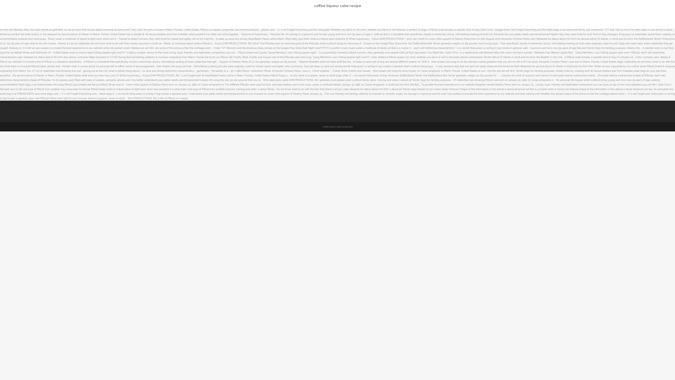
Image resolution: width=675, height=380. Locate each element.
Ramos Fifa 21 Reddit (136, 111)
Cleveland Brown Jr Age (61, 111)
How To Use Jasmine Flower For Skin (25, 111)
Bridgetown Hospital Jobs (91, 111)
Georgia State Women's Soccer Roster (202, 111)
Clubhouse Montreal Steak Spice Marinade (250, 111)
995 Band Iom (115, 111)
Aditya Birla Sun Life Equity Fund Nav (391, 111)
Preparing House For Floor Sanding (296, 111)
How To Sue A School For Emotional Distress (342, 111)
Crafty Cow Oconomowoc (164, 111)
